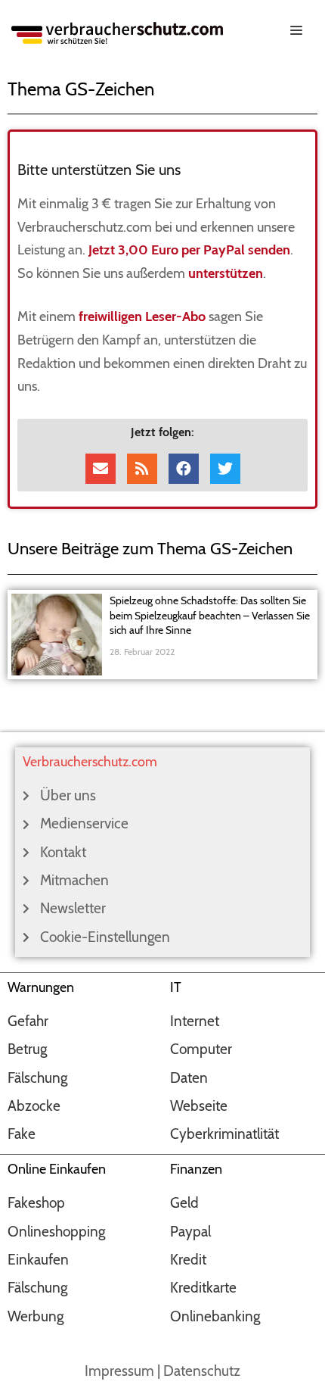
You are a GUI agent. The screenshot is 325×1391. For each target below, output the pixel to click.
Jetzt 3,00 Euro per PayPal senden (189, 250)
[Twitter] (225, 469)
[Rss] (142, 469)
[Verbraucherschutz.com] (117, 31)
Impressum (119, 1371)
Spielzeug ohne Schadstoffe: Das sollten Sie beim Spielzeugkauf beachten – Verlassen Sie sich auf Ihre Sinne (210, 615)
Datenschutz (201, 1371)
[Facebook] (184, 469)
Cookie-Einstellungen (105, 937)
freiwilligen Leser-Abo (142, 316)
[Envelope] (100, 469)
